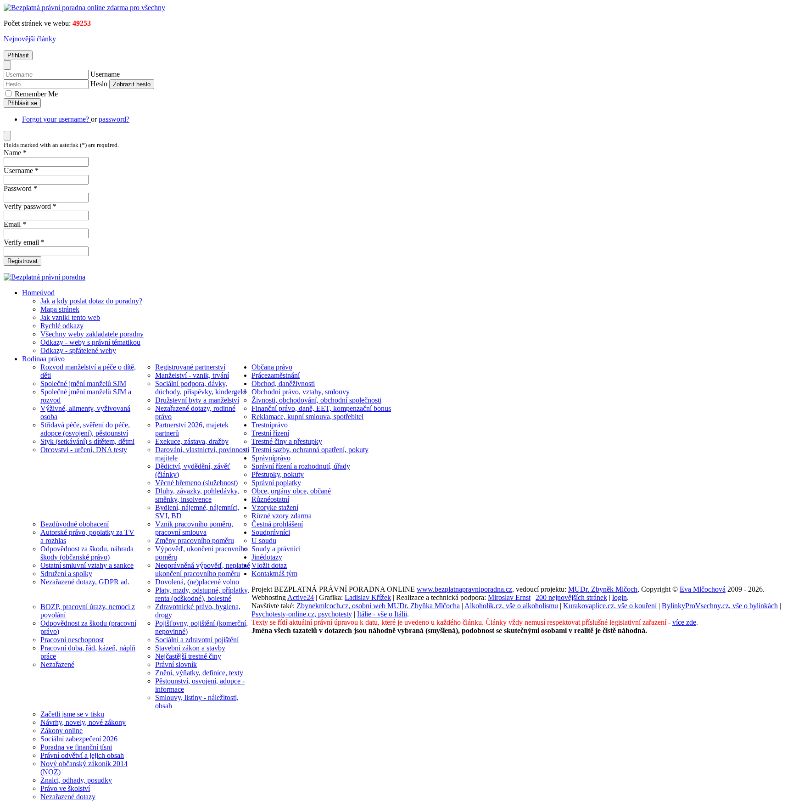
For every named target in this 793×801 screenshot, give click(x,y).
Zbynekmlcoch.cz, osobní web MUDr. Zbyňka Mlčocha (378, 606)
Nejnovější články (30, 39)
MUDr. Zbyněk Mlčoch (602, 589)
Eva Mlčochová (703, 589)
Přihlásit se (22, 103)
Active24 (300, 597)
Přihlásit (18, 55)
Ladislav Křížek (368, 597)
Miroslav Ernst (509, 597)
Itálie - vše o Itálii (382, 614)
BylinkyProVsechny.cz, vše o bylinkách (720, 606)
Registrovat (22, 261)
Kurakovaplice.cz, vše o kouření (610, 606)
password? (114, 119)
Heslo (98, 84)
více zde (684, 622)
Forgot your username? (56, 119)
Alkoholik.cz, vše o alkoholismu (511, 606)
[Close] (7, 65)
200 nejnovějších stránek (571, 597)
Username (105, 74)
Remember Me (35, 94)
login (619, 597)
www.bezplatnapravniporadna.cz (464, 589)
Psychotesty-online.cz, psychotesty (301, 614)
